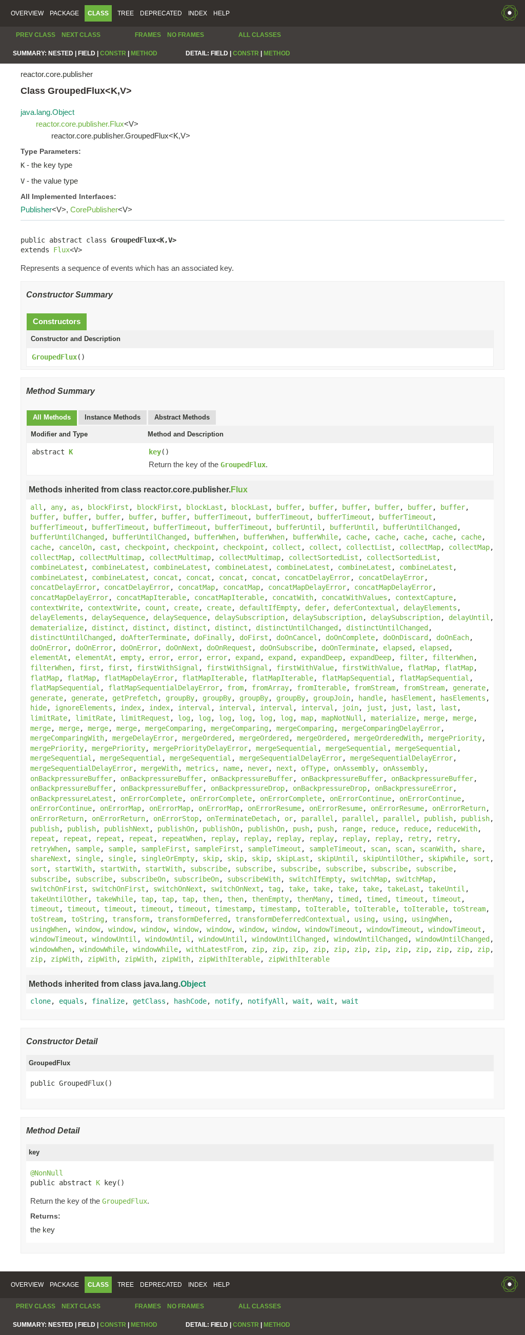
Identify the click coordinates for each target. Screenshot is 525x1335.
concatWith (292, 597)
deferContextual (364, 608)
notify (227, 1001)
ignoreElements (83, 708)
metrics (200, 768)
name (231, 768)
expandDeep (321, 657)
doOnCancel (296, 637)
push (301, 829)
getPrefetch (134, 698)
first (89, 668)
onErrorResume (274, 808)
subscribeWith (253, 879)
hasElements (463, 698)
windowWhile (102, 949)
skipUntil (335, 858)
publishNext (126, 829)
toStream (469, 909)
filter (411, 657)
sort (481, 858)
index (130, 708)
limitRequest (145, 718)
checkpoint (145, 547)
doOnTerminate (348, 648)
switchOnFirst (57, 889)
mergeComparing (174, 728)
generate (469, 688)
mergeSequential (286, 748)
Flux (61, 250)
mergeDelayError (143, 738)
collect (286, 547)
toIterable (325, 909)
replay (223, 838)
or (289, 818)
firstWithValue (305, 668)
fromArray (270, 688)
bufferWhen (214, 537)
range (352, 829)
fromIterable (321, 688)
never (258, 768)
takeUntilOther (59, 899)
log (184, 718)
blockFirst (108, 507)
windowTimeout (331, 929)
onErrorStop (175, 818)
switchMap (368, 879)
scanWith (436, 849)
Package (64, 13)
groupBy (180, 698)
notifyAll (266, 1001)
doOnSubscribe (286, 648)
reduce (383, 829)
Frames (148, 34)
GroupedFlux (54, 357)
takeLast (403, 889)
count (155, 608)
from (235, 688)
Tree (125, 13)
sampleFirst (163, 849)
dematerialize (57, 628)
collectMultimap (110, 557)
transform (130, 919)
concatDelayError (317, 577)
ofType (313, 768)
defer (315, 608)
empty (130, 657)
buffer (288, 507)
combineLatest (57, 567)
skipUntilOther (391, 858)
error (159, 657)
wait (301, 1001)
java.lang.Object (47, 112)
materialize (393, 718)
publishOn (175, 829)
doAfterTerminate (153, 637)
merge (434, 718)
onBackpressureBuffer (71, 778)
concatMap (196, 587)
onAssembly (354, 768)
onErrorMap (120, 808)
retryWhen (48, 849)
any (57, 507)
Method (144, 53)
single (87, 858)
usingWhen (430, 919)
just (375, 708)
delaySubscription (250, 617)
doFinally (212, 637)
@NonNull (46, 1173)
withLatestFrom (215, 949)
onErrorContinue (360, 798)
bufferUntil (298, 527)
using (364, 919)
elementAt (48, 657)
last (424, 708)
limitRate (48, 718)
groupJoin (331, 698)
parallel (317, 818)
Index (197, 13)
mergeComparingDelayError (391, 728)
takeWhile (114, 899)
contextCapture (424, 597)
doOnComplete (350, 637)
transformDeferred (192, 919)
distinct (108, 628)
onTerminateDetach (241, 818)
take (297, 889)
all (36, 507)
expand (247, 657)
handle (370, 698)
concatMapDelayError (307, 587)
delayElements (430, 608)
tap (147, 899)
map (307, 718)
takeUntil (446, 889)
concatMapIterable (151, 597)
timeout (409, 899)
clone (40, 1001)
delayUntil (469, 617)
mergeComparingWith (67, 738)
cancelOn (75, 547)
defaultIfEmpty (268, 608)
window (87, 929)
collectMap (419, 547)
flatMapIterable (213, 678)
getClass (149, 1001)
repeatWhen (182, 838)
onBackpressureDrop (248, 788)
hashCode (190, 1001)
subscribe (208, 869)
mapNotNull (341, 718)
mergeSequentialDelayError (290, 758)
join (350, 708)
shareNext (48, 858)
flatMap (422, 668)
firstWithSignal (167, 668)
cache (356, 537)
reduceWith (456, 829)
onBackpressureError (414, 788)
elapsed (397, 648)
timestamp (233, 909)
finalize (108, 1001)
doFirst (253, 637)
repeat (42, 838)
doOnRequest (229, 648)
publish (438, 818)
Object (193, 984)
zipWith (65, 959)
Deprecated (161, 13)
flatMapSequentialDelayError (163, 688)
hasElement (411, 698)
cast (108, 547)
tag (274, 889)
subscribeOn (143, 879)
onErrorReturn (459, 808)
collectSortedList (323, 557)
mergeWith (159, 768)
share (471, 849)
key (155, 452)
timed (348, 899)
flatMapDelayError (139, 678)
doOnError (48, 648)
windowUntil (114, 939)
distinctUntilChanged (297, 628)
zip (258, 949)
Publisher (36, 209)
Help (221, 13)
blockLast (204, 507)
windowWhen (50, 949)
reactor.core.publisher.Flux (80, 123)
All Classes (259, 34)
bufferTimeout (221, 517)
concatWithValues (354, 597)
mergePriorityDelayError (200, 748)
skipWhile (446, 858)
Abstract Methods (182, 417)
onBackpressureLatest (71, 798)
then (211, 899)
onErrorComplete (151, 798)
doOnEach (452, 637)
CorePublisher (94, 209)
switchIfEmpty (315, 879)
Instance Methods (112, 417)
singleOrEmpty (167, 858)
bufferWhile (315, 537)
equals (71, 1001)
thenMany (313, 899)
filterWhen (452, 657)
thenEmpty (270, 899)
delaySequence (118, 617)
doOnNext (182, 648)
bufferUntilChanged (420, 527)
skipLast (292, 858)
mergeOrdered (206, 738)
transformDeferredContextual (290, 919)
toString (87, 919)
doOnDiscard (405, 637)
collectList (368, 547)
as (75, 507)
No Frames (185, 34)
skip (211, 858)
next (284, 768)
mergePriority (454, 738)
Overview (27, 13)
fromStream (374, 688)
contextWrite (54, 608)
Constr (113, 53)
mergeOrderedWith (387, 738)
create (186, 608)
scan (379, 849)
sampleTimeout (274, 849)
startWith (73, 869)
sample (87, 849)
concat (165, 577)
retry (418, 838)
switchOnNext (178, 889)
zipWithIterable (229, 959)
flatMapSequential (356, 678)
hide (38, 708)
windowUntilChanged (289, 939)
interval (194, 708)
